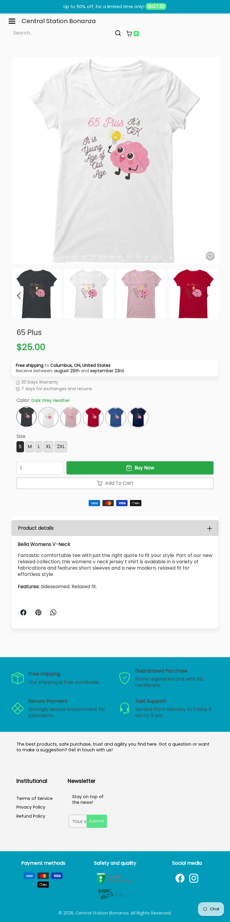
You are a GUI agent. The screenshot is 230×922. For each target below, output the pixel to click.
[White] (48, 417)
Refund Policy (30, 816)
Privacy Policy (30, 807)
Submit (96, 821)
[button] (132, 33)
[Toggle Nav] (12, 21)
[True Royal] (115, 417)
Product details (36, 528)
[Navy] (138, 417)
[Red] (93, 417)
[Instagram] (194, 878)
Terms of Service (34, 798)
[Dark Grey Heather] (26, 417)
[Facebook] (180, 878)
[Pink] (70, 417)
